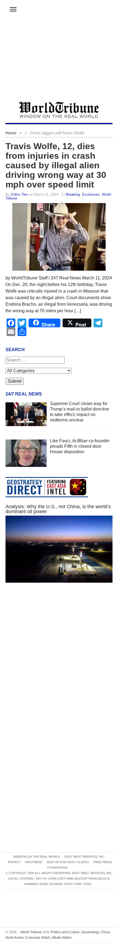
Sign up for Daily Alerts (68, 862)
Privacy (14, 862)
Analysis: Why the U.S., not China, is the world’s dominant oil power (58, 509)
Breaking (73, 194)
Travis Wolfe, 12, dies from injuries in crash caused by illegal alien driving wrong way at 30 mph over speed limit (55, 165)
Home (10, 133)
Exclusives (91, 194)
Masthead (33, 862)
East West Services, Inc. (84, 856)
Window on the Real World (36, 856)
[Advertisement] (59, 60)
